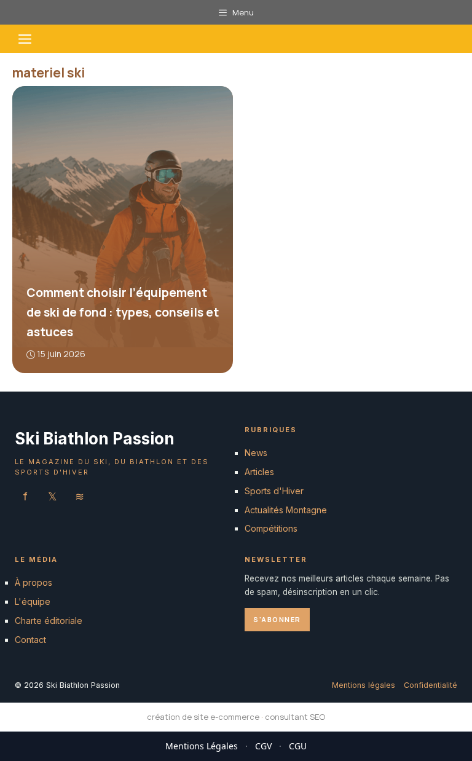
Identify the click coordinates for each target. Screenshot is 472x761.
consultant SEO (295, 716)
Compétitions (271, 528)
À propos (33, 582)
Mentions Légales (201, 746)
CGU (298, 746)
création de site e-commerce (203, 716)
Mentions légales (363, 684)
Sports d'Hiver (274, 490)
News (256, 453)
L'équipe (32, 601)
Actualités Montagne (286, 509)
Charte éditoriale (48, 620)
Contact (30, 639)
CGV (263, 746)
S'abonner (277, 618)
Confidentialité (430, 684)
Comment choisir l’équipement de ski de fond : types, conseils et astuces (122, 312)
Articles (259, 472)
